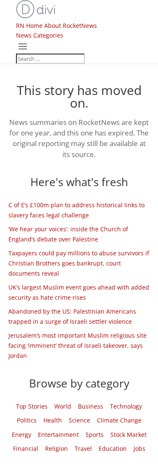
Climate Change (119, 420)
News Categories (39, 35)
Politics (27, 420)
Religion (56, 448)
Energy (21, 435)
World (62, 406)
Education (113, 448)
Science (79, 420)
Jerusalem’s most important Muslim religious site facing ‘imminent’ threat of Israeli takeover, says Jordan (77, 345)
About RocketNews (70, 26)
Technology (126, 406)
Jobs (139, 448)
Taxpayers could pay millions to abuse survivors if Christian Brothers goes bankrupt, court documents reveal (78, 263)
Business (90, 406)
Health (52, 420)
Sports (95, 435)
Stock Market (128, 435)
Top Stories (32, 406)
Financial (25, 448)
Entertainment (58, 435)
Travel (83, 448)
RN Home (29, 26)
